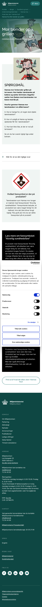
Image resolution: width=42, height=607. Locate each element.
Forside (4, 9)
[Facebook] (4, 573)
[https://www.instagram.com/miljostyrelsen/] (10, 573)
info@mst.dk (6, 518)
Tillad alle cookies (21, 329)
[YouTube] (27, 573)
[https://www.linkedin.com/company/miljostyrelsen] (15, 573)
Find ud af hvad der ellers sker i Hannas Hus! (21, 381)
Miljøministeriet (7, 556)
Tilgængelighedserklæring (10, 594)
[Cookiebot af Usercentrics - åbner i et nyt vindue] (31, 263)
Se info (8, 498)
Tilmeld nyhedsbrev (9, 443)
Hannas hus (24, 12)
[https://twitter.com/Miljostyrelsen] (21, 573)
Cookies (4, 596)
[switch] (37, 301)
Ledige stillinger (8, 437)
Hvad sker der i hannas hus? (11, 14)
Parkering (5, 422)
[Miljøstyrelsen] (10, 4)
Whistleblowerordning (9, 599)
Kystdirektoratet (8, 559)
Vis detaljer (32, 322)
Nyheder (5, 428)
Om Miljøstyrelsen (8, 419)
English (4, 543)
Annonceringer (7, 431)
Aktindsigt (5, 425)
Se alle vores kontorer (10, 463)
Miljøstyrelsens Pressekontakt (13, 525)
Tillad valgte (21, 335)
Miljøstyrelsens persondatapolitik (12, 591)
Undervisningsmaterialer (10, 12)
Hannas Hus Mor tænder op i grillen (13, 17)
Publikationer (7, 434)
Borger (12, 9)
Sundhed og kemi (22, 9)
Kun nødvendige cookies (21, 342)
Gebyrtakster (7, 440)
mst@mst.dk (6, 470)
